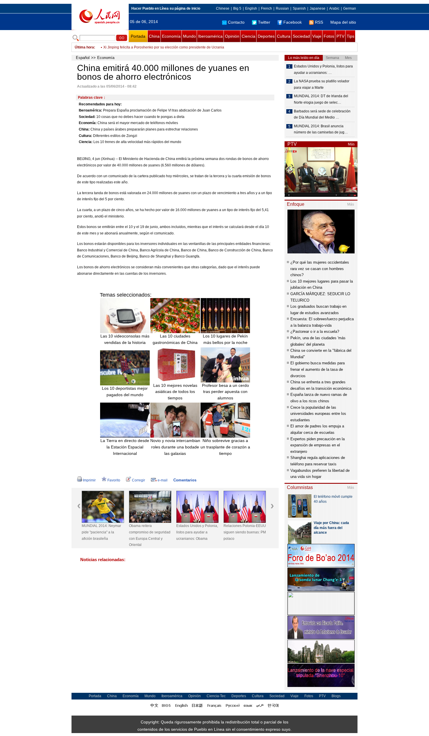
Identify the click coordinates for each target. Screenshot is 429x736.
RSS (319, 22)
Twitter (264, 22)
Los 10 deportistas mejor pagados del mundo (125, 391)
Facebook (292, 22)
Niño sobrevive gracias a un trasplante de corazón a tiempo (225, 446)
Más (351, 144)
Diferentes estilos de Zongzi (115, 136)
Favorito (113, 480)
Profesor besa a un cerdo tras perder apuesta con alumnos (225, 391)
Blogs (336, 696)
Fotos (329, 36)
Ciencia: (86, 142)
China (154, 36)
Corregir (138, 480)
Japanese (317, 8)
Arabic (334, 8)
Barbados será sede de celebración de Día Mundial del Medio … (322, 114)
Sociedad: (87, 117)
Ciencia (248, 36)
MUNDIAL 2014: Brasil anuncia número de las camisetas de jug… (321, 129)
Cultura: (85, 136)
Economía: (88, 123)
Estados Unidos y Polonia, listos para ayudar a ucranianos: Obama (197, 532)
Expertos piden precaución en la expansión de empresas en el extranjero (317, 445)
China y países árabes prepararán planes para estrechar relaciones (144, 129)
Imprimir (89, 480)
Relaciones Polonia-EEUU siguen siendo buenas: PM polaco (245, 532)
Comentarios (184, 480)
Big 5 (237, 8)
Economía (171, 36)
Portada (138, 36)
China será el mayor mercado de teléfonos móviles (137, 123)
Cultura (283, 36)
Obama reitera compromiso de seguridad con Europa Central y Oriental (149, 535)
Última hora (84, 47)
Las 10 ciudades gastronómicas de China (175, 339)
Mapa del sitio (343, 22)
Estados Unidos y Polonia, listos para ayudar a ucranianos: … (323, 69)
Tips (350, 36)
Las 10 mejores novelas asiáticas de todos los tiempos (175, 391)
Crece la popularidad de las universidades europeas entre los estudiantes (318, 413)
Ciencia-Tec (216, 696)
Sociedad (301, 36)
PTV (340, 36)
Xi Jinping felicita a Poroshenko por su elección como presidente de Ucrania (163, 47)
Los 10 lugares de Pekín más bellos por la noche (225, 339)
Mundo (189, 36)
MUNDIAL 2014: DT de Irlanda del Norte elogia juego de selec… (321, 99)
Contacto (236, 22)
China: (84, 129)
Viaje (316, 36)
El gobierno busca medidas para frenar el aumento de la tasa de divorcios (317, 369)
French (266, 8)
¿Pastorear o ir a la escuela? (314, 331)
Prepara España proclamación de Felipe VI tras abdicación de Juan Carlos (162, 110)
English (251, 8)
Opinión (232, 36)
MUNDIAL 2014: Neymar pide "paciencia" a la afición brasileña (101, 532)
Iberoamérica (210, 36)
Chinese (222, 8)
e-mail (163, 480)
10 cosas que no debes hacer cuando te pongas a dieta (140, 117)
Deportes (266, 36)
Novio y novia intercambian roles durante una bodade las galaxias (175, 446)
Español (83, 57)
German (349, 8)
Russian (282, 8)
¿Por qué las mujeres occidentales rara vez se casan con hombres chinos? (319, 268)
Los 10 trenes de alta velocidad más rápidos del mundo (137, 142)
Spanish (299, 8)
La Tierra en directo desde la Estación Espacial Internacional (124, 446)
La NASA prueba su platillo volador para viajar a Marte (321, 84)
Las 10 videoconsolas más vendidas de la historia (124, 339)
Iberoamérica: (90, 110)
